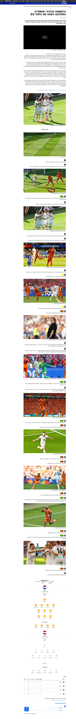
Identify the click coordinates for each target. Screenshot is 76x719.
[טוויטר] (11, 3)
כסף (42, 1)
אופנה (23, 1)
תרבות (48, 1)
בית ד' (64, 676)
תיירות (31, 1)
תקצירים (32, 3)
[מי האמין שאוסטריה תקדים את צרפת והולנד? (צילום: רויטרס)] (45, 110)
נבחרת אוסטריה (58, 700)
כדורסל (41, 3)
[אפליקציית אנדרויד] (14, 3)
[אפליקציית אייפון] (13, 3)
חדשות (59, 1)
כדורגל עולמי (46, 3)
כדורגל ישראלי (51, 3)
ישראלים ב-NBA (37, 3)
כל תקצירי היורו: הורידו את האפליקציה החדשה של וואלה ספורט (52, 90)
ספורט (56, 1)
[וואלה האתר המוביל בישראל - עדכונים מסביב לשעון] (64, 1)
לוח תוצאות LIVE (57, 3)
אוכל (39, 1)
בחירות (52, 1)
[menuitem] (59, 1)
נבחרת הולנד (64, 700)
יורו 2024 (54, 700)
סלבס (45, 1)
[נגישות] (1, 1)
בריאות (35, 1)
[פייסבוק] (10, 3)
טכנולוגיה (27, 1)
